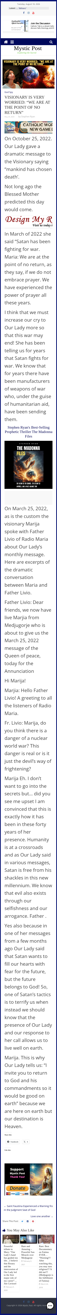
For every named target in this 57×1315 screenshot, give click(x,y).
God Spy (9, 92)
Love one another (42, 1216)
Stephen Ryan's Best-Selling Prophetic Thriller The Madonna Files (28, 431)
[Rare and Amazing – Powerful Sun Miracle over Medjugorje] (28, 1236)
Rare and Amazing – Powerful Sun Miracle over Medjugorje (27, 1252)
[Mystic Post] (6, 42)
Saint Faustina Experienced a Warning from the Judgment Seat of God (28, 1207)
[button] (50, 1306)
